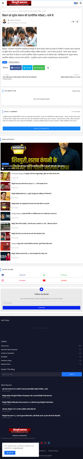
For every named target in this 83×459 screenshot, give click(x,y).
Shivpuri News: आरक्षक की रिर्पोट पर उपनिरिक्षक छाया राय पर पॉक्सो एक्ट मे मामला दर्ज (34, 213)
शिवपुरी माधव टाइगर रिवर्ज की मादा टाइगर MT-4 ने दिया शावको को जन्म (29, 183)
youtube (64, 280)
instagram (22, 280)
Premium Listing (41, 360)
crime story (41, 346)
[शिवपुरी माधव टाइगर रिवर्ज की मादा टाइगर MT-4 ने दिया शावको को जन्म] (5, 186)
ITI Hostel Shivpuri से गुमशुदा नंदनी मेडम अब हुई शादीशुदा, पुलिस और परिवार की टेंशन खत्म (35, 173)
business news (41, 364)
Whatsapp (40, 68)
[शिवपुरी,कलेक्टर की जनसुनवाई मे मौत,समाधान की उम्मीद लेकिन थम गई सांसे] (5, 206)
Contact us (42, 451)
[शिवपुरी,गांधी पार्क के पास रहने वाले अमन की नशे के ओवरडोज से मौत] (5, 236)
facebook (22, 275)
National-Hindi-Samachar (41, 349)
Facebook (17, 68)
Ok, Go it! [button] (9, 453)
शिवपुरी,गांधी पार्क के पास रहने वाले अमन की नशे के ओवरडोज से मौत (28, 233)
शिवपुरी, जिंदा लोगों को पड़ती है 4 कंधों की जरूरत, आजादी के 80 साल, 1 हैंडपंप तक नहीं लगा (34, 223)
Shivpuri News (12, 11)
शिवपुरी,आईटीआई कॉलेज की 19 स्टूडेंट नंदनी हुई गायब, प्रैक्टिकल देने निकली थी (31, 193)
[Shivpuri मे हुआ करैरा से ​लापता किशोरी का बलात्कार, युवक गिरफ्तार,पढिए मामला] (5, 246)
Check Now (17, 448)
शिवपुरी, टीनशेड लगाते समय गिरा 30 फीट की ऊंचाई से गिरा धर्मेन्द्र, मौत (29, 253)
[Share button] (48, 67)
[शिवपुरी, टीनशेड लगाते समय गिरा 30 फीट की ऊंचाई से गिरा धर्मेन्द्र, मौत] (5, 256)
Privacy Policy (53, 451)
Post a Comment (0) (41, 128)
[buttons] (41, 442)
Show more (76, 91)
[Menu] (3, 3)
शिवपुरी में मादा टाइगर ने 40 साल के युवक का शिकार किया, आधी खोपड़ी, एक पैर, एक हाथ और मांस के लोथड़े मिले (31, 416)
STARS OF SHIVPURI (41, 353)
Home (4, 11)
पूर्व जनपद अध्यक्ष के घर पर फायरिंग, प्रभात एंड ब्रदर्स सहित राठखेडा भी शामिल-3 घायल (25, 389)
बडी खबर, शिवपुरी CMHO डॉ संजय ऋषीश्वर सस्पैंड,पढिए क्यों (18, 409)
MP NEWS (41, 357)
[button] (76, 3)
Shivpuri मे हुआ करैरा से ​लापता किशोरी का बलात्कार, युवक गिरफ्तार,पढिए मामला (32, 243)
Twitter (28, 68)
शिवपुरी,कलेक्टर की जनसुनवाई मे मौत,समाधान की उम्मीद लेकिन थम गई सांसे (30, 203)
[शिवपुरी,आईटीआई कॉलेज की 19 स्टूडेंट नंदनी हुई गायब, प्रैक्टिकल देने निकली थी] (5, 196)
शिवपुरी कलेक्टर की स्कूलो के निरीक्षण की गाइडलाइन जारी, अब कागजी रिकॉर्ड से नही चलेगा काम (27, 396)
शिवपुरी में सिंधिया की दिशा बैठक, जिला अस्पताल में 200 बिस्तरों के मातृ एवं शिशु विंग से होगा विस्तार (27, 402)
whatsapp (64, 275)
